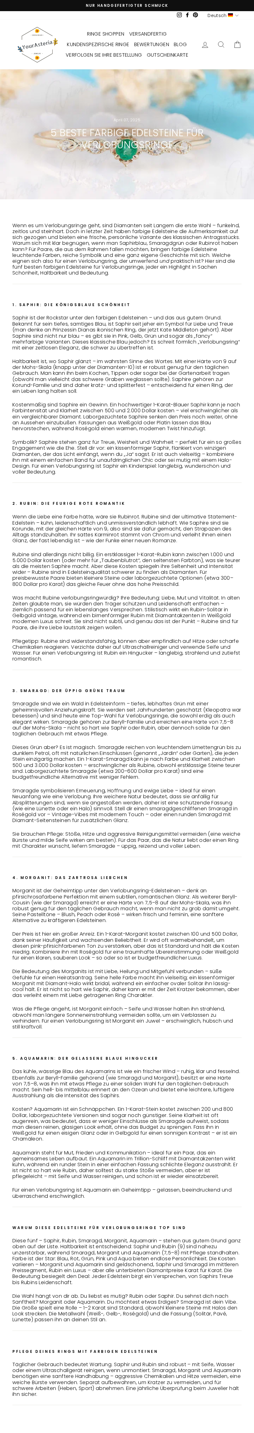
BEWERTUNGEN (151, 44)
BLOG (180, 44)
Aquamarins (100, 1071)
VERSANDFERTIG (148, 33)
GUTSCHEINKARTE (168, 54)
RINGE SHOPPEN (105, 33)
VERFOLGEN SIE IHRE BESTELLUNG (104, 54)
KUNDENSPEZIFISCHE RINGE (98, 44)
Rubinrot (128, 517)
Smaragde (25, 704)
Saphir (20, 318)
